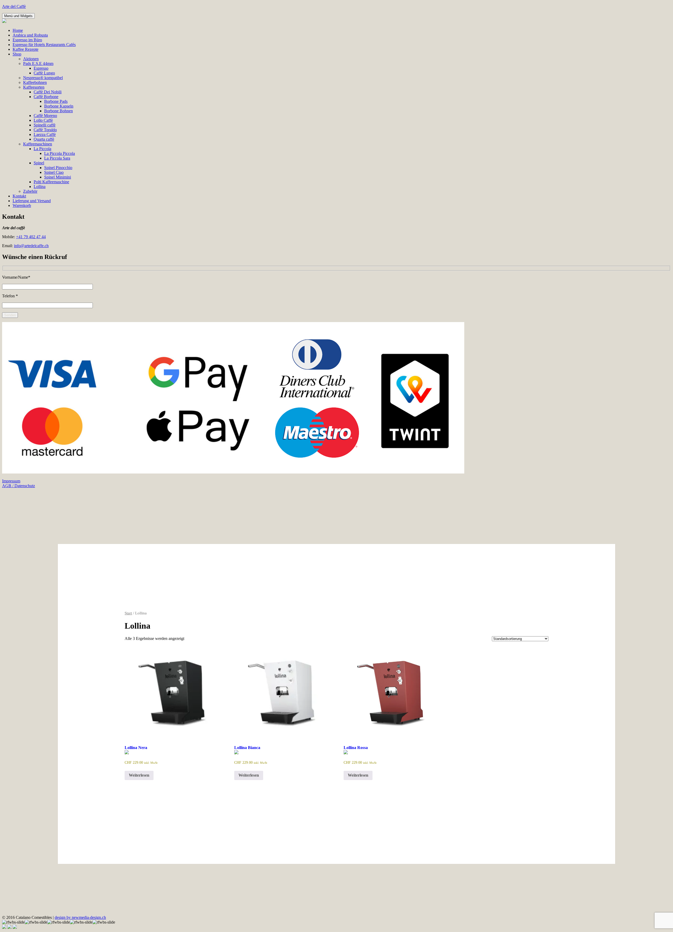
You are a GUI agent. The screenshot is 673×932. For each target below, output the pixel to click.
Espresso (41, 68)
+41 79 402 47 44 (31, 237)
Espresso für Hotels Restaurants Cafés (44, 44)
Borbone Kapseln (58, 106)
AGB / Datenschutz (18, 485)
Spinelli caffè (44, 125)
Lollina (39, 186)
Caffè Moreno (45, 115)
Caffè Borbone (46, 96)
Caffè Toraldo (45, 130)
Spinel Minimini (57, 177)
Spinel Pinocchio (58, 167)
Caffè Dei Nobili (48, 92)
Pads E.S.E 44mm (38, 63)
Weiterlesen (139, 775)
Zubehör (30, 191)
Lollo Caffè (43, 120)
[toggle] (4, 927)
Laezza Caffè (45, 134)
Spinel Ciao (54, 172)
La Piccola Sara (57, 158)
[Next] (15, 927)
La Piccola (42, 148)
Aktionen (31, 59)
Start (128, 613)
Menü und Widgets (18, 16)
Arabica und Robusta (30, 35)
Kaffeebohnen (35, 82)
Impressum (11, 481)
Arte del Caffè (14, 6)
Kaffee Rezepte (25, 49)
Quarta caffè (44, 139)
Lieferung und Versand (32, 200)
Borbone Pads (56, 101)
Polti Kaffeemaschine (51, 182)
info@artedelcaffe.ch (31, 245)
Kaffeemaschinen (37, 144)
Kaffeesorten (33, 87)
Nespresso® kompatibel (43, 77)
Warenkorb (22, 205)
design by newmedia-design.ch (80, 917)
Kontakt (19, 196)
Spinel (39, 163)
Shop (17, 54)
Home (18, 30)
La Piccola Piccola (59, 153)
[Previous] (9, 927)
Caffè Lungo (44, 73)
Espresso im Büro (27, 40)
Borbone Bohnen (58, 111)
